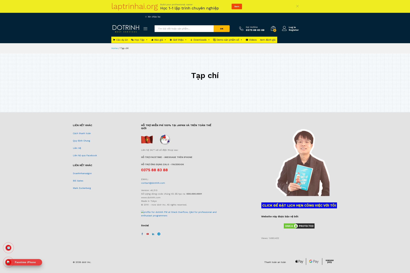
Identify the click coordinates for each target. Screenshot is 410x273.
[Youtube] (147, 234)
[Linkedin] (153, 234)
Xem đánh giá (268, 39)
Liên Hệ (77, 148)
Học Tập (139, 39)
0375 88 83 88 (154, 170)
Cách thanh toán (82, 133)
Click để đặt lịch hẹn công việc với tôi (299, 205)
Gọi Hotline (252, 27)
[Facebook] (142, 234)
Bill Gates (78, 180)
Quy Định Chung (81, 140)
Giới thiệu (178, 39)
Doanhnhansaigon (82, 173)
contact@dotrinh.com (153, 183)
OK (221, 28)
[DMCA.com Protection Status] (299, 226)
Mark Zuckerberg (82, 188)
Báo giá (158, 39)
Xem (236, 6)
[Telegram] (159, 234)
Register (294, 30)
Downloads (200, 39)
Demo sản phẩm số (228, 39)
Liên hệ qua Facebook (85, 155)
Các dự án (122, 39)
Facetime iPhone (25, 262)
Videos (253, 39)
